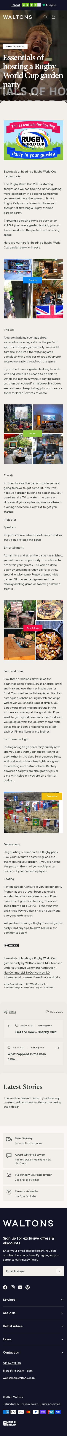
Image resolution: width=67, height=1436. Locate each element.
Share (12, 1012)
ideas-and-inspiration (15, 46)
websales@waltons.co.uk (19, 1378)
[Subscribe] (59, 1271)
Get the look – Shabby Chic (35, 1032)
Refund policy (11, 1404)
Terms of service (50, 1404)
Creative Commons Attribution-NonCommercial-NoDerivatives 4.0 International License (30, 972)
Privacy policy (30, 1404)
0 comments (56, 1011)
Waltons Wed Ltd (36, 963)
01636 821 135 (12, 1363)
